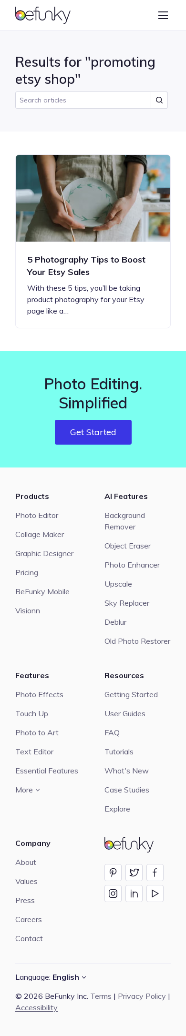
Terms (101, 996)
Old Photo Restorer (137, 641)
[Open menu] (163, 15)
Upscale (118, 584)
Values (26, 881)
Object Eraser (127, 545)
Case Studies (126, 789)
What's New (126, 770)
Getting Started (131, 694)
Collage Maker (39, 534)
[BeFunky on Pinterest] (113, 872)
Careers (28, 919)
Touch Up (31, 713)
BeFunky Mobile (42, 591)
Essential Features (46, 770)
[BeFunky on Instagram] (113, 893)
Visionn (27, 610)
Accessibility (36, 1007)
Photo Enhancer (132, 564)
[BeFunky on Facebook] (155, 872)
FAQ (112, 732)
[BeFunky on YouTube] (155, 893)
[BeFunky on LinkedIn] (134, 893)
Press (25, 900)
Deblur (115, 622)
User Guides (124, 713)
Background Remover (124, 520)
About (25, 862)
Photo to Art (37, 732)
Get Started (93, 432)
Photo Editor (36, 515)
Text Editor (34, 751)
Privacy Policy (142, 996)
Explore (117, 808)
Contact (29, 938)
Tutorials (119, 751)
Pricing (26, 572)
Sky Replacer (126, 603)
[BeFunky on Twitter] (134, 872)
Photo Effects (39, 694)
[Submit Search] (159, 100)
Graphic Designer (44, 553)
